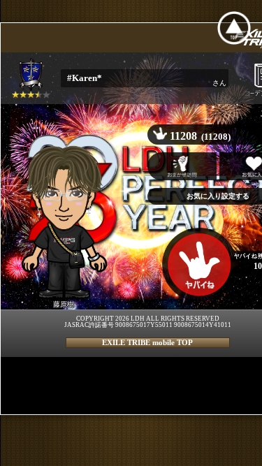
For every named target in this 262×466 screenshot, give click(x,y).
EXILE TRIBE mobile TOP (147, 342)
